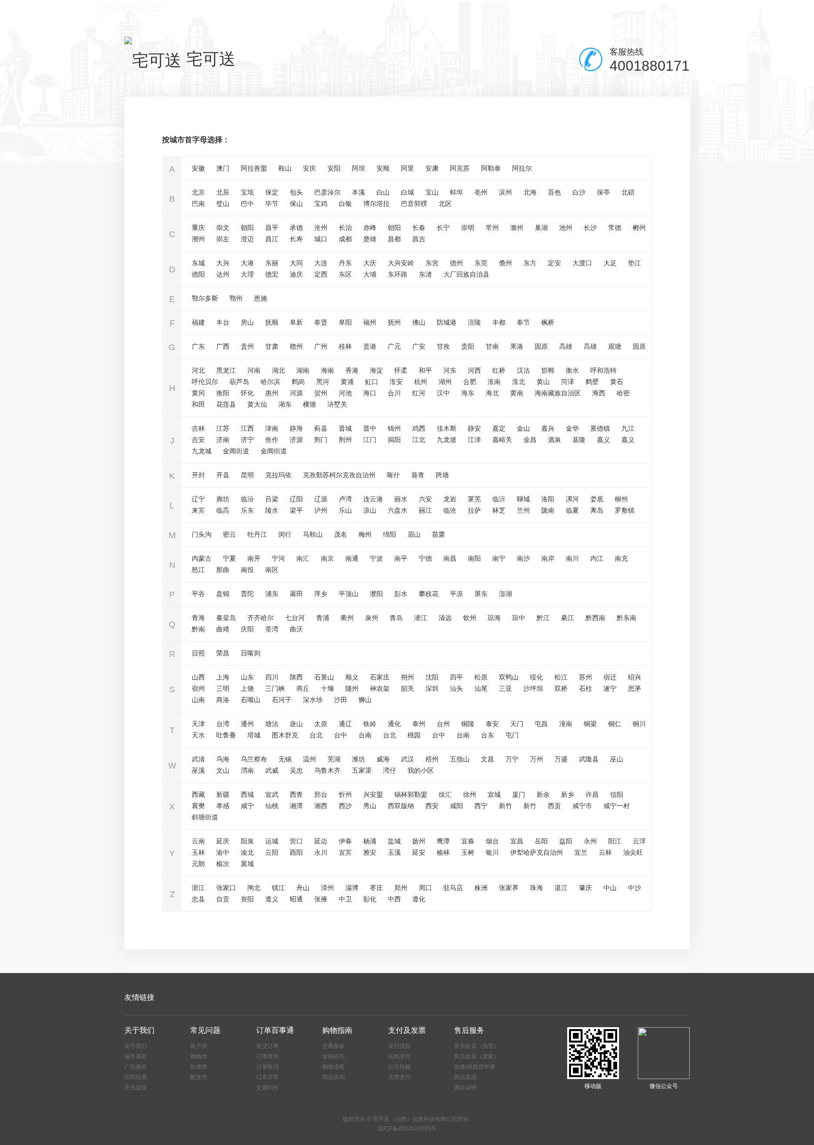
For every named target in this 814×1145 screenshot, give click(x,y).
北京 (198, 192)
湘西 (320, 806)
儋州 (505, 263)
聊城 (523, 499)
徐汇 (445, 794)
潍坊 (358, 759)
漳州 (327, 887)
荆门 (320, 439)
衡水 (572, 370)
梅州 (365, 534)
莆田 (296, 593)
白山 (383, 192)
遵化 (418, 899)
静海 (296, 428)
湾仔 (389, 770)
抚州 (394, 322)
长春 (418, 227)
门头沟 (202, 534)
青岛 (396, 618)
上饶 (247, 688)
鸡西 (418, 428)
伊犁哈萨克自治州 (536, 852)
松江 (561, 677)
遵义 (271, 899)
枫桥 (547, 322)
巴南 (198, 203)
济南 (222, 439)
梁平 (296, 510)
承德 (296, 227)
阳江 (614, 841)
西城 (247, 794)
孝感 (222, 806)
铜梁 (590, 724)
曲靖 (222, 629)
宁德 (425, 558)
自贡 (222, 899)
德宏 (271, 274)
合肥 (469, 381)
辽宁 (198, 499)
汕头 (456, 688)
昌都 (394, 239)
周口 (425, 887)
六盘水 (397, 510)
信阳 (616, 794)
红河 (418, 393)
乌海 (222, 759)
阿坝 (358, 168)
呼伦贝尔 (205, 381)
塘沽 (271, 724)
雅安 (369, 852)
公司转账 (399, 1066)
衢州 (347, 618)
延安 (418, 852)
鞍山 (285, 168)
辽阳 (296, 499)
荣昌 (222, 653)
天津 (198, 724)
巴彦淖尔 (327, 192)
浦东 (271, 593)
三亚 (505, 688)
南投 (247, 569)
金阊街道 (236, 451)
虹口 (371, 381)
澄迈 (247, 239)
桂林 (345, 346)
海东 (467, 393)
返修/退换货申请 (474, 1066)
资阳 (247, 899)
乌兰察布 (254, 759)
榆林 (443, 852)
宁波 (376, 558)
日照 (198, 653)
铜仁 (614, 724)
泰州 (418, 724)
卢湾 (345, 499)
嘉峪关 (502, 439)
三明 (222, 688)
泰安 (492, 724)
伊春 (345, 841)
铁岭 (369, 724)
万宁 (512, 759)
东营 (432, 263)
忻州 (345, 794)
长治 (345, 227)
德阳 (198, 274)
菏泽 (567, 381)
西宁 (481, 806)
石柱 (585, 688)
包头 (296, 192)
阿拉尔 (522, 168)
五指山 (460, 759)
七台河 (295, 618)
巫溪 (198, 770)
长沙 (590, 227)
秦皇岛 (226, 618)
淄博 (351, 887)
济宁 (247, 439)
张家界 (509, 887)
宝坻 (247, 192)
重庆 (198, 227)
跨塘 (442, 475)
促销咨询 (333, 1056)
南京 (327, 558)
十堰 (327, 688)
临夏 (572, 510)
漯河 (572, 499)
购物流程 (333, 1066)
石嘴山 (250, 699)
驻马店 (453, 887)
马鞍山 (313, 534)
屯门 (512, 735)
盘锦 (222, 593)
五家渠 (362, 770)
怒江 (198, 569)
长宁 (443, 227)
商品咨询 (333, 1077)
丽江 (425, 510)
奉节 (523, 322)
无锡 (285, 759)
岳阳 (541, 841)
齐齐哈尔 (260, 618)
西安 (432, 806)
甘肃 (271, 346)
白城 (407, 192)
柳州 (621, 499)
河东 (449, 370)
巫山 (616, 759)
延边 (320, 841)
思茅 (634, 688)
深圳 (432, 688)
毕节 (271, 203)
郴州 (639, 227)
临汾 (247, 499)
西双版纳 (401, 806)
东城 (198, 263)
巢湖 (541, 227)
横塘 (309, 404)
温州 (309, 759)
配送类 (198, 1077)
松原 (481, 677)
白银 (345, 203)
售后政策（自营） (476, 1046)
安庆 (309, 168)
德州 (456, 263)
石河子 (282, 699)
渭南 (247, 770)
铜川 (639, 724)
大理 (247, 274)
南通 (351, 558)
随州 (351, 688)
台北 (316, 735)
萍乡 (320, 593)
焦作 (271, 439)
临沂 (498, 499)
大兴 (222, 263)
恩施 (260, 298)
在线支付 (399, 1056)
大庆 (369, 263)
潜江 (420, 618)
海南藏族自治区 (558, 393)
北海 (530, 192)
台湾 (222, 724)
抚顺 (271, 322)
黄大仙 (257, 404)
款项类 (198, 1066)
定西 (320, 274)
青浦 (322, 618)
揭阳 (394, 439)
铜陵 (467, 724)
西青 (296, 794)
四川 (271, 677)
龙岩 (449, 499)
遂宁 (610, 688)
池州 (565, 227)
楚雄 (369, 239)
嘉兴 (547, 428)
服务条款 (135, 1056)
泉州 (371, 618)
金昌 (530, 439)
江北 (418, 439)
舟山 (302, 887)
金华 (572, 428)
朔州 (407, 677)
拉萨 (474, 510)
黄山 (543, 381)
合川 (394, 393)
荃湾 (271, 629)
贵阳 (467, 346)
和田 (198, 404)
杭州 (420, 381)
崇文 (222, 227)
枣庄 (376, 887)
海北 (492, 393)
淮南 (494, 381)
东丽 (271, 263)
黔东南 (626, 618)
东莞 (481, 263)
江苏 (222, 428)
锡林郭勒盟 (410, 794)
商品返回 (465, 1077)
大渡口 (582, 263)
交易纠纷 (267, 1087)
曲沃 (296, 629)
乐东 (247, 510)
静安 (474, 428)
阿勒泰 (491, 168)
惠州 (271, 393)
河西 (474, 370)
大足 (610, 263)
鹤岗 (298, 381)
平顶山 (348, 593)
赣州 (296, 346)
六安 (425, 499)
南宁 (498, 558)
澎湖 (505, 593)
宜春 (467, 841)
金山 (523, 428)
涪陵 (474, 322)
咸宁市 (582, 806)
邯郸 (547, 370)
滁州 (516, 227)
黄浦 (347, 381)
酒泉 (554, 439)
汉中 (443, 393)
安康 (432, 168)
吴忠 (296, 770)
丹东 (345, 263)
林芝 (498, 510)
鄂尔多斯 (205, 298)
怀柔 (400, 370)
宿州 (198, 688)
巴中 (247, 203)
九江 (628, 428)
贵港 (369, 346)
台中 (340, 735)
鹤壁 (592, 381)
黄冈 (198, 393)
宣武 (271, 794)
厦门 (518, 794)
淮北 (518, 381)
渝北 (247, 852)
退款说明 (465, 1087)
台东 (487, 735)
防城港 (446, 322)
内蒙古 (202, 558)
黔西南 (595, 618)
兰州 (523, 510)
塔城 (253, 735)
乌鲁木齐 (327, 770)
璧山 (222, 203)
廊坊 (222, 499)
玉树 (467, 852)
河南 (253, 370)
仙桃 (271, 806)
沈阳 (432, 677)
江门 (369, 439)
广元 (394, 346)
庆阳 (247, 629)
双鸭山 (509, 677)
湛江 (561, 887)
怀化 (247, 393)
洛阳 (547, 499)
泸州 (320, 510)
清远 (445, 618)
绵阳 (389, 534)
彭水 (400, 593)
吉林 (198, 428)
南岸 (547, 558)
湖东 (285, 404)
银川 (492, 852)
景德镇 (600, 428)
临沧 (449, 510)
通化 (394, 724)
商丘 (302, 688)
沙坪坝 (533, 688)
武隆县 (589, 759)
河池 (345, 393)
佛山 (418, 322)
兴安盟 (373, 794)
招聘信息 (135, 1077)
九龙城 (202, 451)
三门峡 (275, 688)
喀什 (393, 475)
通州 (247, 724)
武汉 (407, 759)
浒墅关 (337, 404)
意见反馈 (135, 1087)
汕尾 (481, 688)
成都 (345, 239)
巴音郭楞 (414, 203)
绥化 (536, 677)
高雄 (565, 346)
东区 (345, 274)
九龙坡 (446, 439)
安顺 (383, 168)
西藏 (198, 794)
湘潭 (296, 806)
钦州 (469, 618)
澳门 (222, 168)
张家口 (226, 887)
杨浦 (369, 841)
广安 (418, 346)
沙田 (340, 699)
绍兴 (634, 677)
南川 (572, 558)
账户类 (198, 1046)
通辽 (345, 724)
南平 (400, 558)
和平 (425, 370)
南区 (271, 569)
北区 (445, 203)
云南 (198, 841)
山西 (198, 677)
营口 (296, 841)
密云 (229, 534)
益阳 (565, 841)
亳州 (481, 192)
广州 (320, 346)
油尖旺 (633, 852)
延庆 (222, 841)
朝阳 (247, 227)
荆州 (345, 439)
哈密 (623, 393)
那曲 (222, 569)
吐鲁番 (226, 735)
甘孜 (443, 346)
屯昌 (541, 724)
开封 (198, 475)
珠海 (536, 887)
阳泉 (247, 841)
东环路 (397, 274)
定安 (554, 263)
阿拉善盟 (254, 168)
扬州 (418, 841)
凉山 (369, 510)
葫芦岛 (239, 381)
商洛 (222, 699)
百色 (554, 192)
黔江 (543, 618)
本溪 (358, 192)
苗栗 (438, 534)
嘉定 (498, 428)
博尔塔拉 (376, 203)
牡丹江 (257, 534)
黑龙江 (226, 370)
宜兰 (580, 852)
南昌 (449, 558)
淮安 (396, 381)
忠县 (198, 899)
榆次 (222, 863)
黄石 (616, 381)
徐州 (469, 794)
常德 (614, 227)
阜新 (296, 322)
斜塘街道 (205, 817)
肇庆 (585, 887)
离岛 (596, 510)
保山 (296, 203)
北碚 (628, 192)
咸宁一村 (616, 806)
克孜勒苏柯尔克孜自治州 (339, 475)
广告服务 (135, 1066)
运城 (271, 841)
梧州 (432, 759)
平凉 (456, 593)
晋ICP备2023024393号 (407, 1128)
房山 (247, 322)
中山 (610, 887)
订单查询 (267, 1056)
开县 (222, 475)
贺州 (320, 393)
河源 (296, 393)
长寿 (296, 239)
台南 (365, 735)
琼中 (518, 618)
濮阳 (376, 593)
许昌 (592, 794)
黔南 (198, 629)
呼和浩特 (603, 370)
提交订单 (267, 1046)
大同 (296, 263)
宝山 (432, 192)
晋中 (369, 428)
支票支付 (399, 1077)
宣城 (494, 794)
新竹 (505, 806)
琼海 (494, 618)
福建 (198, 322)
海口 (369, 393)
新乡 (567, 794)
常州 (492, 227)
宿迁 (610, 677)
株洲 (481, 887)
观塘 (614, 346)
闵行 (285, 534)
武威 (271, 770)
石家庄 (380, 677)
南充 (621, 558)
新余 (543, 794)
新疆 (222, 794)
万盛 (561, 759)
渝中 (222, 852)
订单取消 (267, 1066)
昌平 (271, 227)
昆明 (247, 475)
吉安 (198, 439)
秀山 (369, 806)
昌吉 (418, 239)
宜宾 (345, 852)
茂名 (340, 534)
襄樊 (198, 806)
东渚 (425, 274)
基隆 (579, 439)
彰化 (369, 899)
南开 (253, 558)
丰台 (222, 322)
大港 (247, 263)
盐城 (394, 841)
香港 (351, 370)
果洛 (516, 346)
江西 (247, 428)
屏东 (481, 593)
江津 (474, 439)
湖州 (445, 381)
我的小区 (420, 770)
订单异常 (267, 1077)
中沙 (634, 887)
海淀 (376, 370)
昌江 (271, 239)
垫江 (634, 263)
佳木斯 (446, 428)
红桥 (498, 370)
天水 (198, 735)
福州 (369, 322)
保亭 (603, 192)
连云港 (373, 499)
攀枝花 (429, 593)
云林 (605, 852)
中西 (394, 899)
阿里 (407, 168)
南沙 (523, 558)
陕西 (296, 677)
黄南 (516, 393)
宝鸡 (320, 203)
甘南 (492, 346)
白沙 (579, 192)
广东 (198, 346)
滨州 (505, 192)
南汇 (302, 558)
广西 (222, 346)
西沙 (345, 806)
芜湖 (334, 759)
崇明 (467, 227)
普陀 (247, 593)
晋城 (345, 428)
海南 (327, 370)
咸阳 (456, 806)
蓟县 (320, 428)
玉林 (198, 852)
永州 (590, 841)
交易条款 (333, 1046)
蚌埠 (456, 192)
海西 (598, 393)
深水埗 (313, 699)
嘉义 (603, 439)
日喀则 (250, 653)
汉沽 (523, 370)
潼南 (565, 724)
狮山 (365, 699)
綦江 (567, 618)
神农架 (380, 688)
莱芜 (474, 499)
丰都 (498, 322)
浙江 (198, 887)
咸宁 (247, 806)
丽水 (400, 499)
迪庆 (296, 274)
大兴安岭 (401, 263)
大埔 (369, 274)
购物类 (198, 1056)
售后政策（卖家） (476, 1056)
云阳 (271, 852)
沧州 (320, 227)
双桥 (561, 688)
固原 (541, 346)
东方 (530, 263)
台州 (443, 724)
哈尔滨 (270, 381)
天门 (516, 724)
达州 (222, 274)
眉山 (414, 534)
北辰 (222, 192)
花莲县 (226, 404)
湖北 (278, 370)
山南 (198, 699)
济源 (296, 439)
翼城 (247, 863)
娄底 (596, 499)
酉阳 (296, 852)
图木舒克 (285, 735)
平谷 (198, 593)
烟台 (492, 841)
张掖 (320, 899)
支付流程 (399, 1046)
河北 (198, 370)
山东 (247, 677)
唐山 (296, 724)
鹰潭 (443, 841)
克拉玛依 (278, 475)
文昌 (487, 759)
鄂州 (236, 298)
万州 (536, 759)
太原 (320, 724)
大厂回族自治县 (466, 274)
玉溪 (394, 852)
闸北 (253, 887)
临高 (222, 510)
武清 (198, 759)
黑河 (322, 381)
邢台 (320, 794)
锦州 (394, 428)
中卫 (345, 899)
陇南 (547, 510)
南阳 (474, 558)
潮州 (198, 239)
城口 (320, 239)
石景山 (324, 677)
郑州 (400, 887)
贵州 (247, 346)
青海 (198, 618)
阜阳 (345, 322)
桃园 (414, 735)
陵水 (271, 510)
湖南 (302, 370)
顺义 (351, 677)
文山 (222, 770)
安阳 (334, 168)
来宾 (198, 510)
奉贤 (320, 322)
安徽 (198, 168)
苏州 (585, 677)
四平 (456, 677)
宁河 (278, 558)
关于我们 (135, 1046)
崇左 (222, 239)
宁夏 (229, 558)
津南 (271, 428)
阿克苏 (460, 168)
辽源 (320, 499)
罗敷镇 (625, 510)
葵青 (417, 475)
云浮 (639, 841)
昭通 (296, 899)
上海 (222, 677)
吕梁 (271, 499)
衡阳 (222, 393)
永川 (320, 852)
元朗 (198, 863)
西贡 (554, 806)
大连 (320, 263)
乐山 (345, 510)
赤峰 (369, 227)
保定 (271, 192)
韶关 (407, 688)
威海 (383, 759)
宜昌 (516, 841)
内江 (596, 558)
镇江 (278, 887)
